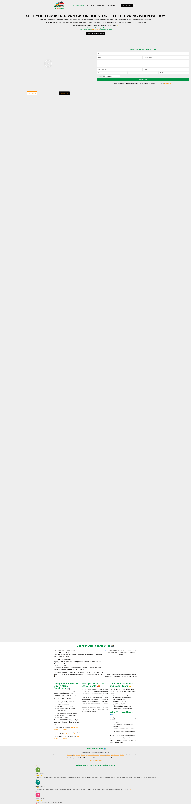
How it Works (90, 5)
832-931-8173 (96, 29)
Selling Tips (111, 5)
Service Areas (101, 5)
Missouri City (95, 755)
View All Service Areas (96, 760)
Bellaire (108, 755)
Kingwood (69, 755)
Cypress (78, 755)
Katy (74, 755)
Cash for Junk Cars (78, 5)
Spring (112, 755)
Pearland (116, 755)
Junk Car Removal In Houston (71, 733)
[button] (48, 64)
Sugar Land (89, 755)
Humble (122, 755)
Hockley (83, 755)
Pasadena (102, 755)
